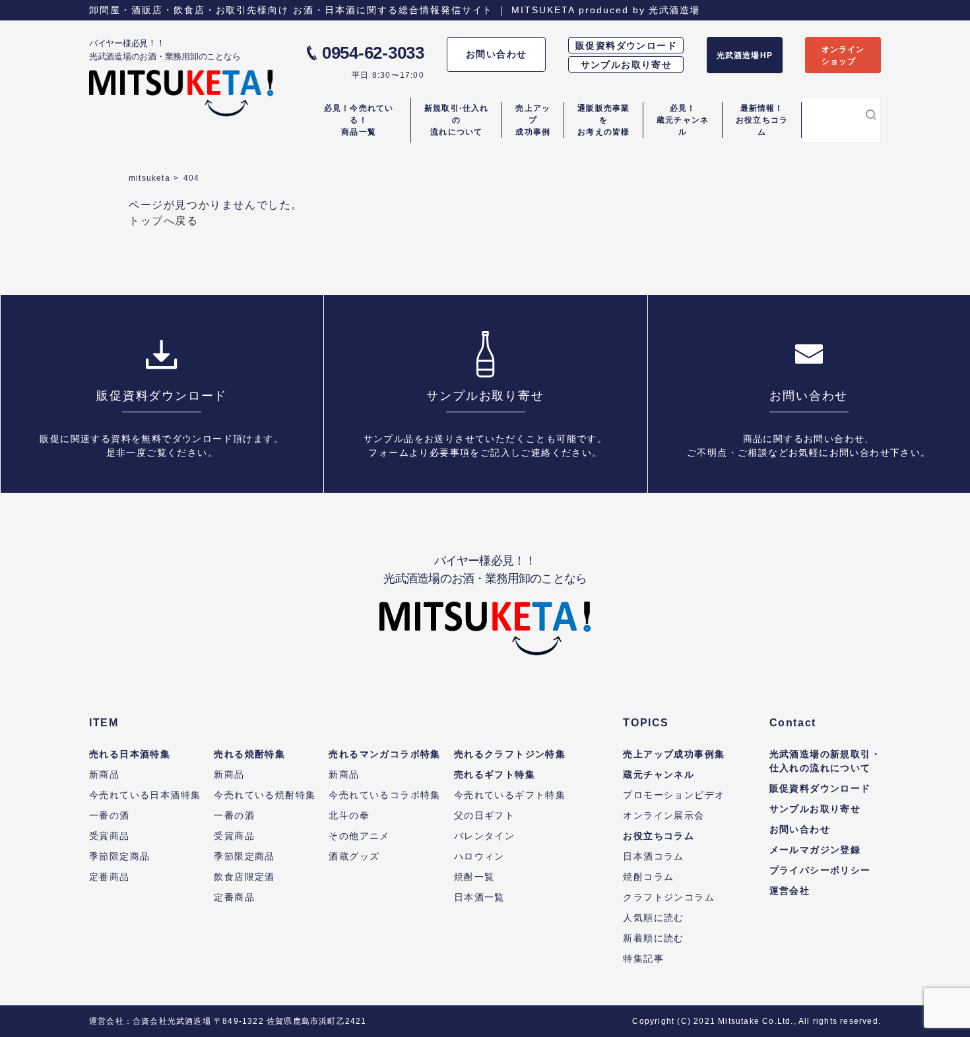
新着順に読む (653, 938)
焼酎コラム (648, 876)
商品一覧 (359, 120)
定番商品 (109, 876)
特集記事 (643, 958)
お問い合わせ (496, 54)
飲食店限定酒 (244, 876)
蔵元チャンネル (683, 120)
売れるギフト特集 (494, 774)
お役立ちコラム (762, 120)
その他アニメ (359, 836)
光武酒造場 (674, 10)
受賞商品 (109, 836)
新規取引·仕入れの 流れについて (456, 120)
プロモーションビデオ (674, 795)
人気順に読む (653, 917)
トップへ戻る (164, 220)
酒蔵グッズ (354, 856)
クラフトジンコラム (669, 897)
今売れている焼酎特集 (264, 795)
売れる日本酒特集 (129, 754)
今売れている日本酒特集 (145, 795)
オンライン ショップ (843, 55)
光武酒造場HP (745, 55)
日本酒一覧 (479, 897)
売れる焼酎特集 (249, 754)
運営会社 (789, 890)
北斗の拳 (349, 815)
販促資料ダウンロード (626, 45)
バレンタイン (484, 836)
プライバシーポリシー (820, 870)
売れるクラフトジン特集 (510, 754)
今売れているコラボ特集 (384, 795)
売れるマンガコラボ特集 (384, 754)
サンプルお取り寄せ (626, 64)
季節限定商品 (119, 856)
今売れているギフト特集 (510, 795)
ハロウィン (479, 856)
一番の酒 (109, 815)
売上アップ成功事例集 (674, 754)
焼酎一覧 (474, 876)
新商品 (104, 774)
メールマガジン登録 (815, 849)
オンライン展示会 (663, 815)
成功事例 (532, 120)
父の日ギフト (484, 815)
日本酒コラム (653, 856)
